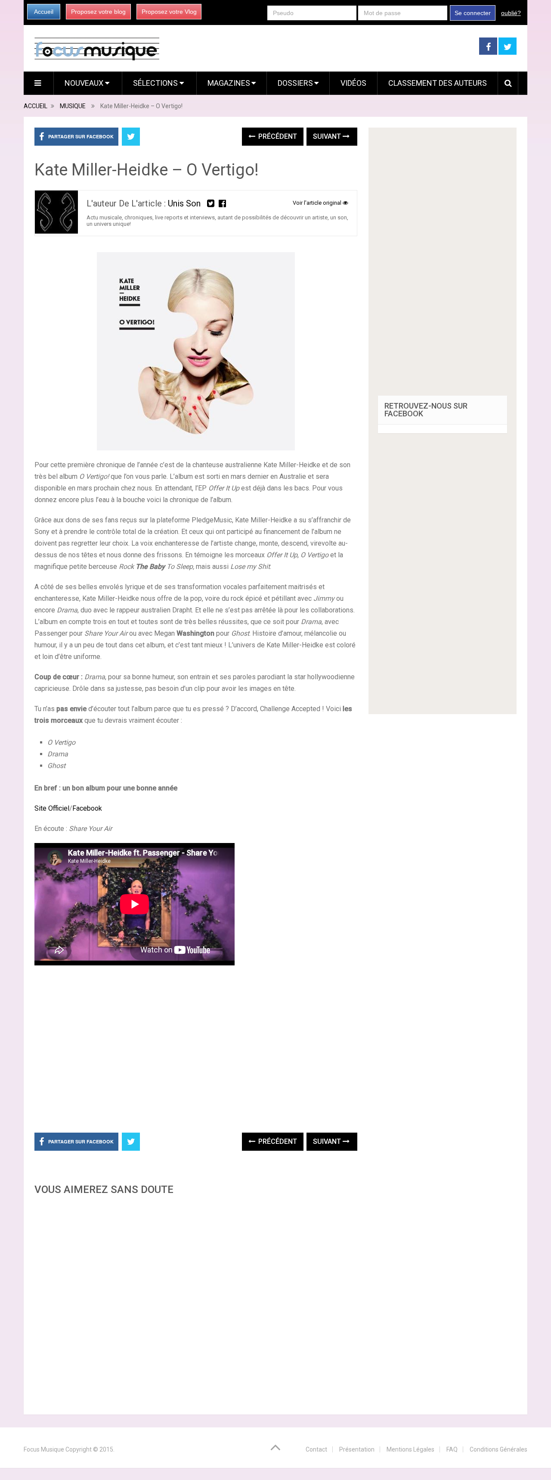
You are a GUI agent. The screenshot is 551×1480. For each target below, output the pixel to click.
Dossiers (295, 82)
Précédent (277, 136)
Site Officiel (51, 808)
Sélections (156, 82)
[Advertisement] (195, 1302)
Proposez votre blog (98, 11)
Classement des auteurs (437, 82)
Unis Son (184, 203)
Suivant (328, 136)
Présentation (357, 1449)
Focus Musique (44, 1449)
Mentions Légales (410, 1449)
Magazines (228, 82)
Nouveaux (85, 82)
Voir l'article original (318, 203)
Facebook (87, 808)
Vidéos (353, 82)
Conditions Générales (498, 1449)
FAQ (452, 1449)
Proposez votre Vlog (169, 11)
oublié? (511, 12)
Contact (316, 1449)
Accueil (43, 11)
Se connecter (473, 12)
